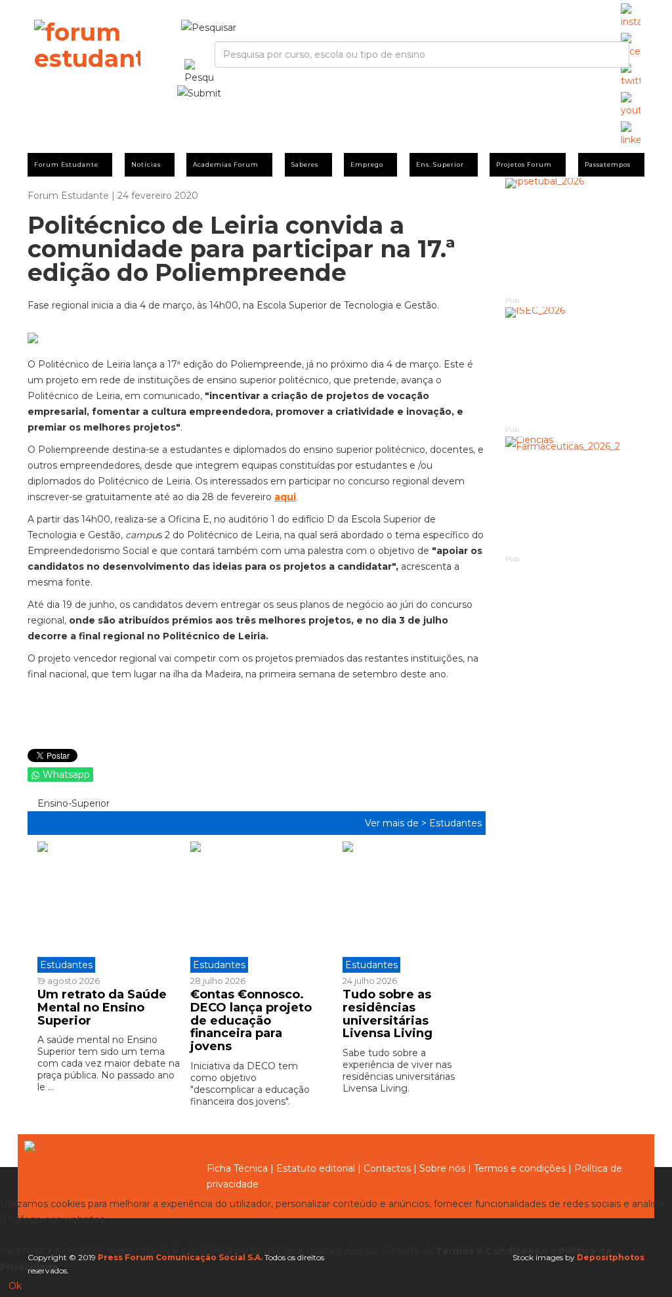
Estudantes (455, 823)
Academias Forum (226, 164)
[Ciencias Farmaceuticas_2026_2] (575, 494)
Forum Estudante (66, 164)
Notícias (146, 164)
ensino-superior (72, 803)
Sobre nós (442, 1168)
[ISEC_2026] (575, 365)
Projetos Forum (524, 164)
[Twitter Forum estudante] (630, 75)
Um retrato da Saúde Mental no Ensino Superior (102, 1007)
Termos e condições (520, 1168)
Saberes (304, 164)
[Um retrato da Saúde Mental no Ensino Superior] (108, 907)
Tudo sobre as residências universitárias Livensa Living (387, 1013)
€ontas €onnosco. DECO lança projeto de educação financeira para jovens (251, 1020)
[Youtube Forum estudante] (630, 105)
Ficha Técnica (237, 1168)
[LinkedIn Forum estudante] (630, 134)
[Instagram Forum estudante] (630, 16)
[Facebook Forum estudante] (630, 46)
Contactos (387, 1168)
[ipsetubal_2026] (575, 236)
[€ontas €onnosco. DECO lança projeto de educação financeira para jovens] (257, 907)
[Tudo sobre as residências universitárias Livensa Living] (409, 907)
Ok (15, 1286)
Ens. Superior (440, 164)
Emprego (366, 164)
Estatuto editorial (315, 1168)
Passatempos (608, 164)
